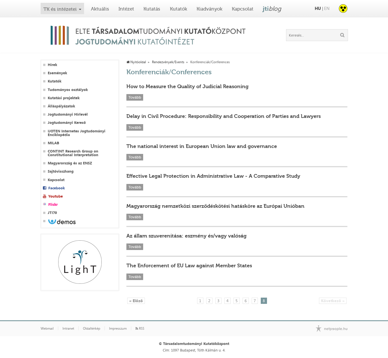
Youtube (55, 196)
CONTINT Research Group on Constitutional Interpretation (73, 153)
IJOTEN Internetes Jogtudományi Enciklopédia (76, 133)
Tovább (134, 97)
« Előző (136, 300)
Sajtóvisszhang (61, 171)
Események (57, 73)
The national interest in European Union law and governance (201, 146)
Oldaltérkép (91, 328)
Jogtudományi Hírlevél (68, 114)
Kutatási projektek (64, 98)
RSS (141, 328)
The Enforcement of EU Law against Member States (189, 265)
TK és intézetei (60, 9)
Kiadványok (209, 9)
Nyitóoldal (138, 62)
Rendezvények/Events (168, 62)
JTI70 (52, 213)
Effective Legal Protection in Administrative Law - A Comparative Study (213, 176)
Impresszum (118, 328)
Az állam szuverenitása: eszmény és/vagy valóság (186, 236)
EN (326, 8)
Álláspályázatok (61, 106)
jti (272, 8)
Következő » (333, 300)
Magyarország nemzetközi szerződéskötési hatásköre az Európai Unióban (215, 206)
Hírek (52, 65)
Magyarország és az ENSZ (70, 163)
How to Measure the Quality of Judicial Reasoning (187, 86)
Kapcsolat (242, 9)
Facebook (56, 188)
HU (318, 8)
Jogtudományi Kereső (67, 122)
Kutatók (178, 9)
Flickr (53, 204)
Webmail (47, 328)
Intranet (68, 328)
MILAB (53, 143)
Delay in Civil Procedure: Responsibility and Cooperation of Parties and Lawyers (223, 116)
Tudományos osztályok (68, 90)
